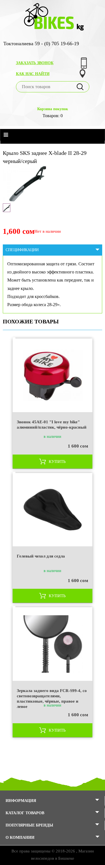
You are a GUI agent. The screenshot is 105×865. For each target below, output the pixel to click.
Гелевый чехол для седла (41, 556)
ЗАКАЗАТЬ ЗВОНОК (34, 63)
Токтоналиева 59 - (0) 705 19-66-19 (41, 43)
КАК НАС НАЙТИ (33, 74)
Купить (57, 461)
